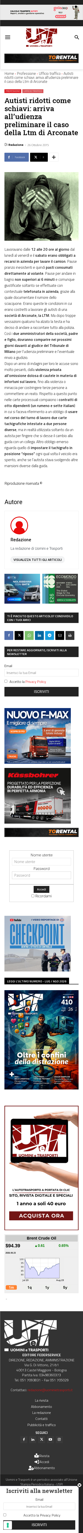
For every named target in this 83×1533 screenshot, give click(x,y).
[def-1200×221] (41, 18)
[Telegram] (49, 635)
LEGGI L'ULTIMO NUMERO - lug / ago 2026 (36, 981)
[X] (19, 635)
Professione (26, 73)
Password (41, 868)
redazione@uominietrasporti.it (50, 1390)
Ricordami (43, 895)
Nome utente (42, 854)
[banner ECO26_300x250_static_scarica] (60, 602)
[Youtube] (50, 1439)
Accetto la (28, 681)
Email (8, 665)
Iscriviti (41, 692)
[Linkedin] (39, 635)
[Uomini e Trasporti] (41, 38)
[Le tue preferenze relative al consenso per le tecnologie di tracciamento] (8, 1525)
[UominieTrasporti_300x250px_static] (37, 822)
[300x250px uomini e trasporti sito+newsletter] (37, 762)
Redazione (15, 144)
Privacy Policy (35, 681)
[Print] (70, 635)
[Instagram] (59, 1439)
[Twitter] (41, 1439)
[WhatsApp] (29, 635)
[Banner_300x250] (22, 602)
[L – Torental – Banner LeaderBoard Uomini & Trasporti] (41, 61)
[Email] (59, 635)
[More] (53, 157)
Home (9, 73)
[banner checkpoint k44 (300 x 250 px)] (37, 970)
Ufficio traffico (50, 73)
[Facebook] (8, 635)
